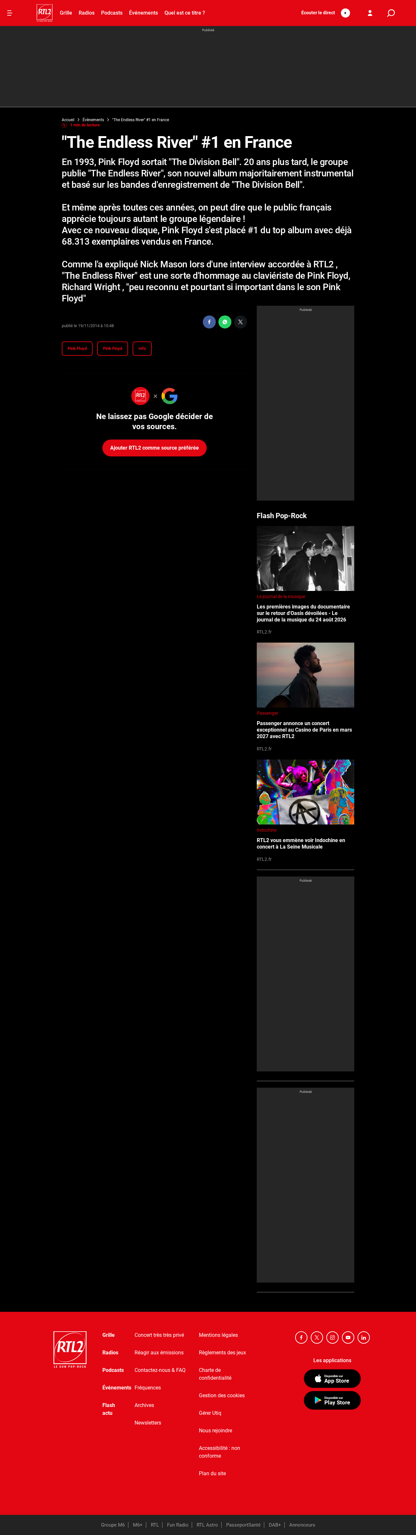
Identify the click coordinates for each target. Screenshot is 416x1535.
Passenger (267, 713)
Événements (143, 13)
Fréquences (148, 1388)
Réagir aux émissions (159, 1353)
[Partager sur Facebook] (209, 321)
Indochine (267, 830)
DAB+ (275, 1525)
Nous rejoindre (215, 1430)
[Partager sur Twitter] (240, 321)
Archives (144, 1405)
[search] (391, 13)
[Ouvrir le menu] (10, 13)
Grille (66, 13)
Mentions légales (218, 1335)
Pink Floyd (77, 348)
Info (142, 348)
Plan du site (212, 1473)
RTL (155, 1525)
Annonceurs (302, 1525)
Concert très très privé (159, 1335)
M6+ (138, 1525)
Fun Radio (177, 1525)
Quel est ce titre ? (184, 13)
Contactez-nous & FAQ (160, 1370)
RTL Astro (207, 1525)
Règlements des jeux (222, 1353)
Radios (87, 13)
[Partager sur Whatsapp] (224, 321)
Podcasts (112, 13)
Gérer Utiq (210, 1413)
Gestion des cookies (222, 1395)
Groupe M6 (113, 1525)
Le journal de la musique (281, 596)
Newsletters (148, 1423)
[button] (323, 13)
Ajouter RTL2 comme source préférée (154, 448)
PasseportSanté (243, 1525)
